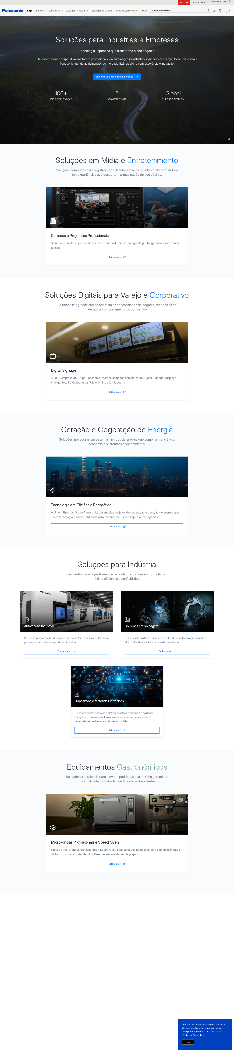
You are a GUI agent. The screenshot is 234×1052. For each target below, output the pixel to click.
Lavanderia (54, 10)
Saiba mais (114, 257)
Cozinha (39, 10)
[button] (180, 10)
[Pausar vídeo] (228, 138)
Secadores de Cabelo (101, 10)
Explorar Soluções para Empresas (114, 76)
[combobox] (180, 10)
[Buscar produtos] (208, 10)
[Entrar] (214, 10)
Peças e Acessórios (124, 10)
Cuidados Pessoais (75, 10)
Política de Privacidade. (194, 1035)
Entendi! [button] (188, 1042)
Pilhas (143, 10)
